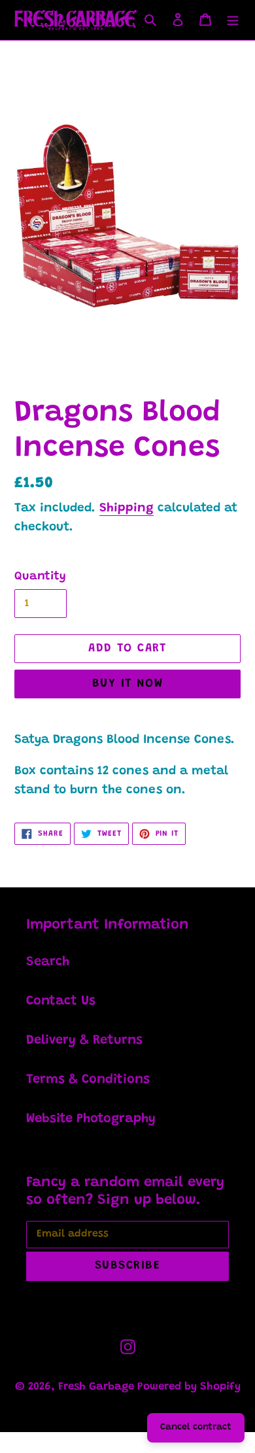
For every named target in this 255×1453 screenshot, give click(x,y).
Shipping (126, 508)
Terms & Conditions (88, 1079)
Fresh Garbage (97, 1387)
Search (47, 961)
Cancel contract (195, 1427)
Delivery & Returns (84, 1040)
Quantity (40, 577)
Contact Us (60, 1001)
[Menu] (232, 20)
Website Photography (91, 1118)
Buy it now (127, 684)
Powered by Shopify (189, 1387)
